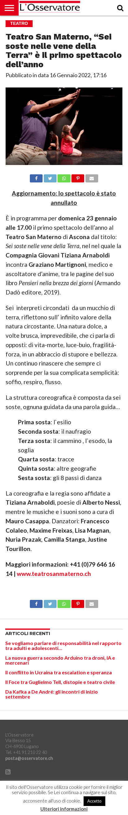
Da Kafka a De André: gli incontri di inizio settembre (51, 694)
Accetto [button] (94, 801)
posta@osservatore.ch (29, 758)
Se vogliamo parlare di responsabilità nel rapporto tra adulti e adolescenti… (63, 645)
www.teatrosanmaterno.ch (53, 573)
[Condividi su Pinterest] (78, 177)
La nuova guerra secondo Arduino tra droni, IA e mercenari (60, 660)
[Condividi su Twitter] (50, 177)
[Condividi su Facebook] (36, 177)
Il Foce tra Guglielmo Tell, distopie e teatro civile (60, 682)
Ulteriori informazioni (64, 809)
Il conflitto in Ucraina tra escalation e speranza (58, 672)
